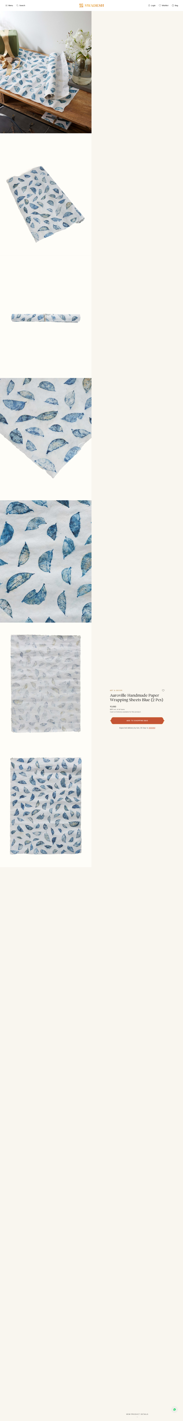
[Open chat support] (174, 1409)
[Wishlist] (163, 690)
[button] (137, 720)
